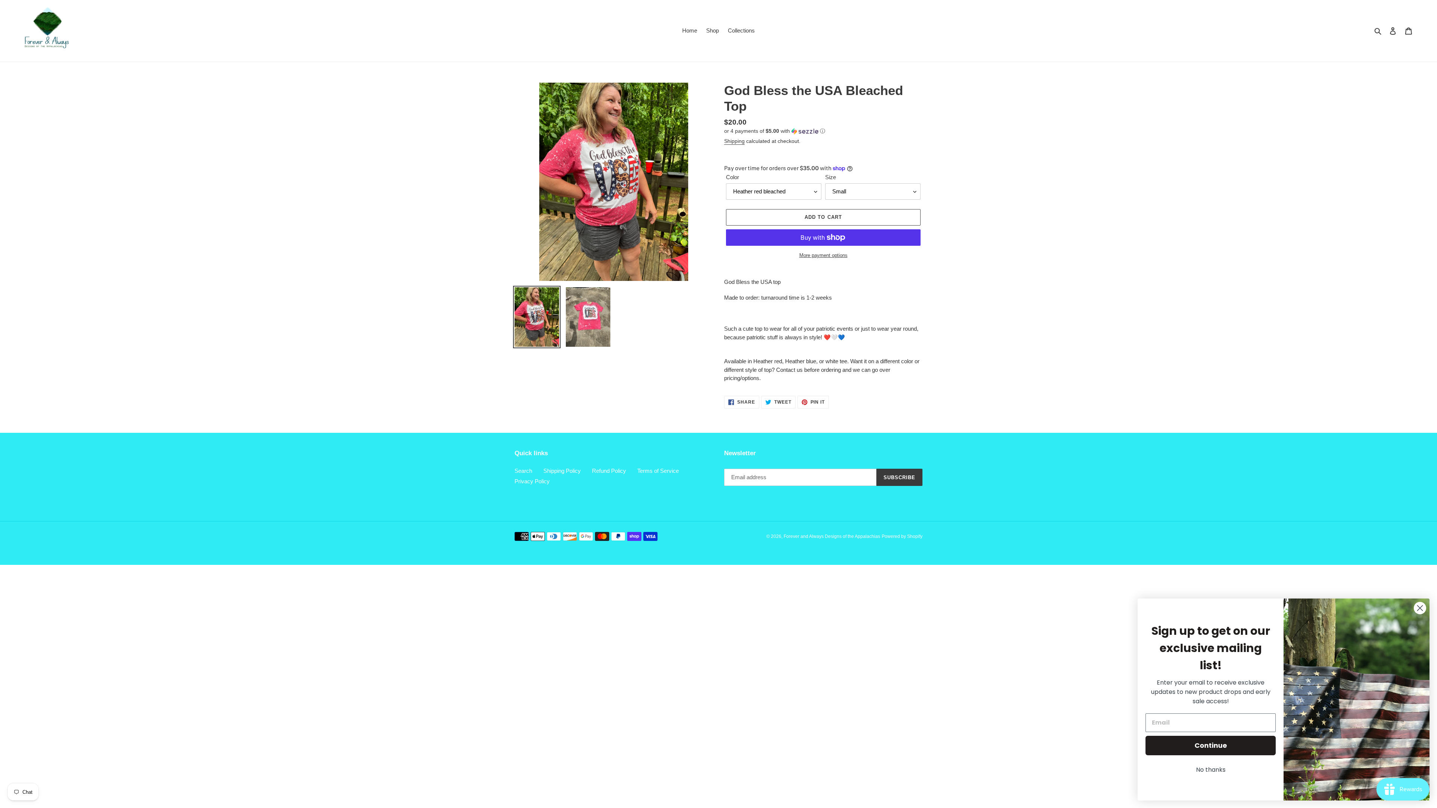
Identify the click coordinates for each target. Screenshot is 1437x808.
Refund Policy (609, 471)
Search (523, 471)
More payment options (823, 255)
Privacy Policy (532, 481)
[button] (774, 131)
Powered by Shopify (902, 536)
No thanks (1211, 769)
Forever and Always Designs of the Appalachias (832, 536)
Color (732, 177)
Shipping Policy (562, 471)
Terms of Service (658, 471)
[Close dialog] (1420, 608)
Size (830, 177)
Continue (1211, 745)
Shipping (734, 141)
